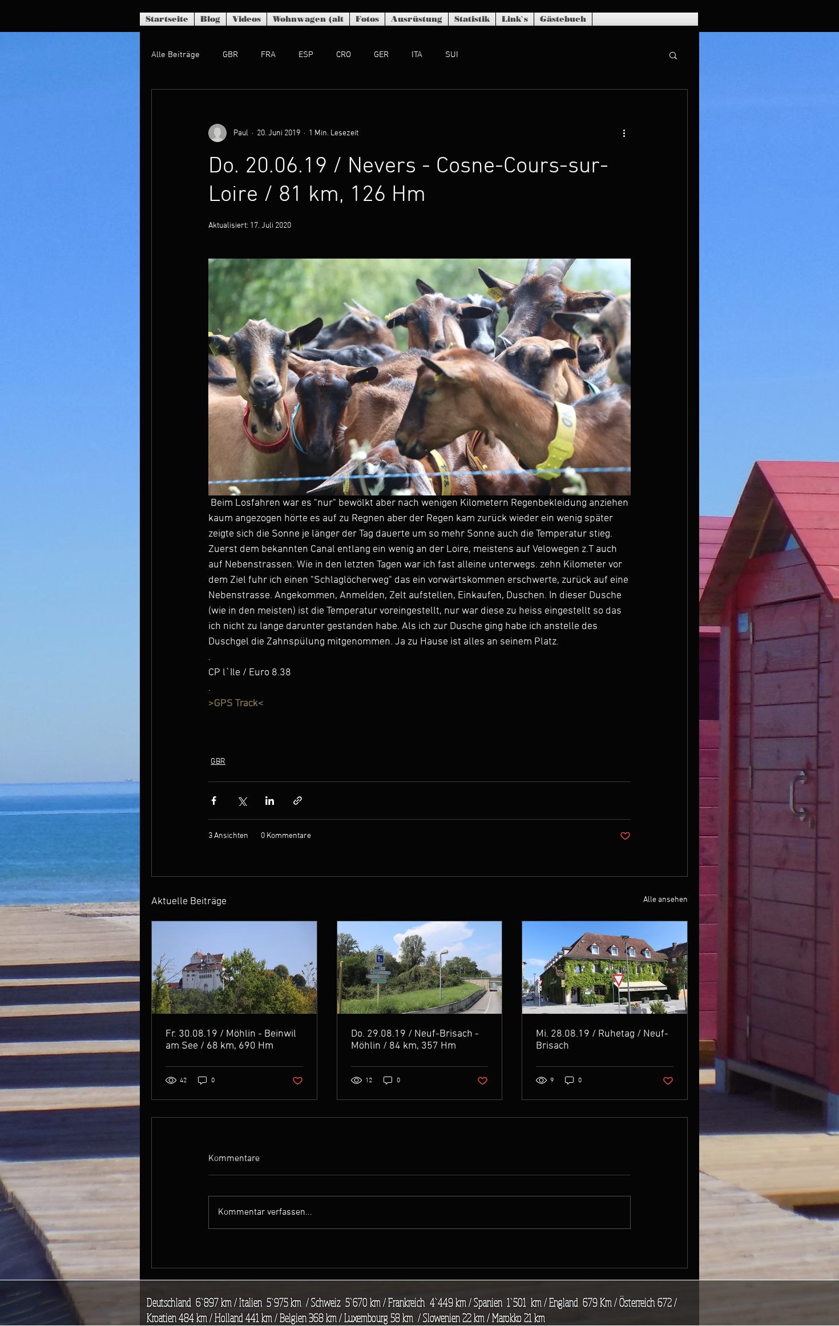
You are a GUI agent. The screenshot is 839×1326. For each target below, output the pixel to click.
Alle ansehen (665, 900)
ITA (417, 55)
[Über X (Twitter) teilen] (241, 800)
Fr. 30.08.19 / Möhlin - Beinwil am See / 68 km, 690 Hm (231, 1040)
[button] (673, 54)
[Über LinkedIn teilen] (269, 800)
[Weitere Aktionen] (624, 133)
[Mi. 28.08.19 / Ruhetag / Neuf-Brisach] (604, 967)
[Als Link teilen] (297, 800)
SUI (451, 55)
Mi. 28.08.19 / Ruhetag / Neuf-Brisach (602, 1040)
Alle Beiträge (175, 55)
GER (381, 55)
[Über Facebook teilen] (213, 800)
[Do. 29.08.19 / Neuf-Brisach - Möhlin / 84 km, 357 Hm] (419, 967)
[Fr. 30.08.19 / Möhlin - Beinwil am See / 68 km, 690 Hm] (234, 967)
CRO (343, 55)
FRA (268, 55)
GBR (230, 55)
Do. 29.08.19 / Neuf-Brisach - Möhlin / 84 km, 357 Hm (415, 1040)
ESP (306, 55)
